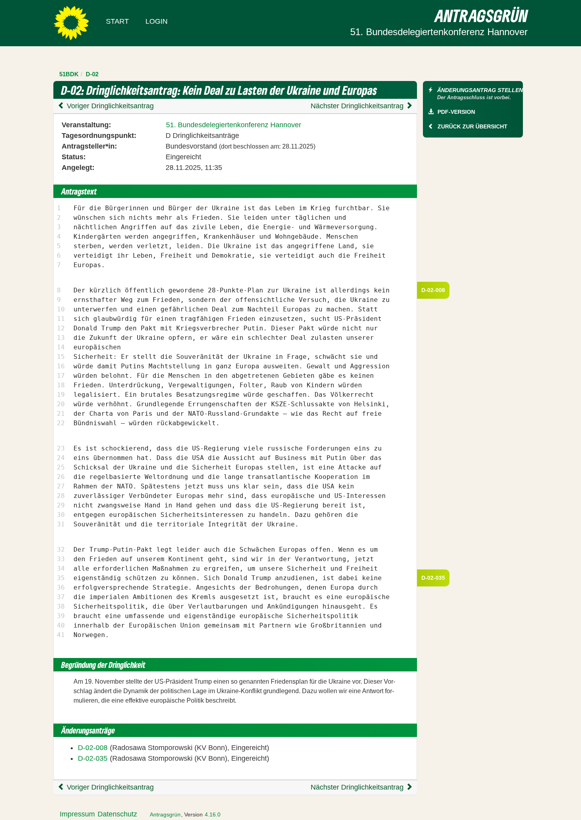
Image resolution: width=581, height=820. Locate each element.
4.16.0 (213, 814)
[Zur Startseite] (71, 22)
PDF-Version (456, 112)
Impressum (77, 814)
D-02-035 (433, 578)
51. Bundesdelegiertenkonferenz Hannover (233, 125)
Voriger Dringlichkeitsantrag (109, 106)
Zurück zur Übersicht (472, 126)
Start (117, 21)
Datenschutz (117, 814)
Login (156, 21)
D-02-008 (433, 290)
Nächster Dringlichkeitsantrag (358, 106)
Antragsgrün (165, 814)
